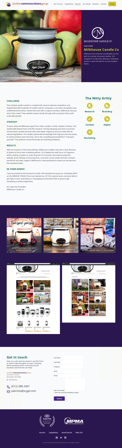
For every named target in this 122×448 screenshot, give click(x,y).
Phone (56, 375)
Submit (59, 399)
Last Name (57, 362)
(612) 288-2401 (20, 386)
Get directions (13, 380)
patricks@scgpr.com (23, 391)
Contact (104, 4)
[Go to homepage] (27, 4)
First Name (57, 358)
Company (56, 367)
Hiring (112, 4)
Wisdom (96, 4)
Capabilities (69, 4)
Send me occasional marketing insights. (67, 392)
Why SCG (79, 432)
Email (55, 371)
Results (78, 4)
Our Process (58, 4)
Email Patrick (67, 432)
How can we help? (59, 390)
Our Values (87, 4)
